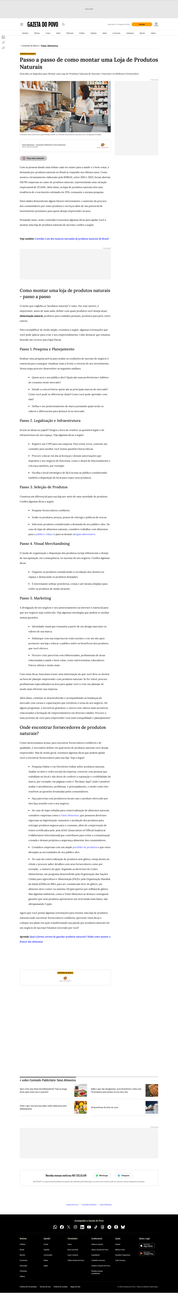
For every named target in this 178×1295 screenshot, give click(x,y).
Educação (23, 1266)
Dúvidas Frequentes (122, 1255)
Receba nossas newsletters (97, 1272)
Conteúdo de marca (27, 54)
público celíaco (44, 534)
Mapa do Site (75, 1287)
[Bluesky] (123, 1227)
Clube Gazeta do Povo (76, 1260)
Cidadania (130, 33)
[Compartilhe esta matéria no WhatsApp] (3, 37)
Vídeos (153, 33)
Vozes (48, 33)
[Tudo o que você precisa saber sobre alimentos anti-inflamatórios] (80, 1107)
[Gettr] (116, 1227)
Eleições (94, 33)
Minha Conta (120, 1250)
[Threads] (102, 1227)
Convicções (48, 1255)
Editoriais (69, 33)
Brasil (22, 1250)
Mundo (142, 33)
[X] (69, 1227)
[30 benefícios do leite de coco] (151, 1107)
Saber (58, 33)
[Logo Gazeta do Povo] (42, 24)
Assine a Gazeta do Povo (100, 1266)
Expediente (95, 1255)
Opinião (46, 1250)
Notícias (25, 33)
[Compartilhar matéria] (3, 47)
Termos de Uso (45, 1287)
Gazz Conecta (73, 1255)
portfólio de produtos (85, 847)
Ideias (104, 33)
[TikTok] (96, 1227)
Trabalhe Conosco (98, 1260)
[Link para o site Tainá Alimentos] (103, 146)
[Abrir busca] (63, 24)
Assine (117, 1244)
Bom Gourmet (73, 1250)
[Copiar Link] (3, 42)
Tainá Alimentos (70, 815)
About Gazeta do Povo (99, 1250)
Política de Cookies (61, 1287)
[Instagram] (75, 1227)
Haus (70, 1244)
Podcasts (23, 1271)
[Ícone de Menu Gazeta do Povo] (22, 24)
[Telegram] (109, 1227)
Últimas (37, 33)
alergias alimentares (84, 534)
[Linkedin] (82, 1227)
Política (82, 33)
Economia (116, 33)
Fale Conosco (120, 1260)
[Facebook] (62, 1227)
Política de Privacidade (28, 1287)
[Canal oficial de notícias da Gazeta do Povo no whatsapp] (55, 1227)
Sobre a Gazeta (97, 1244)
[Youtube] (89, 1227)
